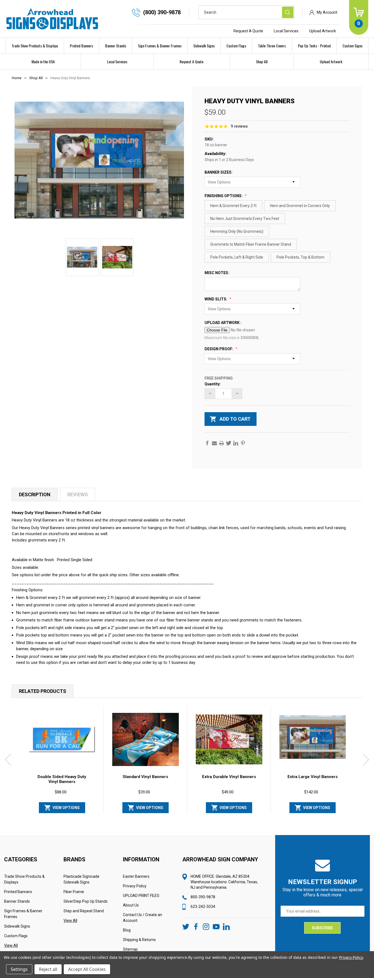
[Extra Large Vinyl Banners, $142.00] (312, 739)
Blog (127, 930)
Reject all (48, 969)
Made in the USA (43, 61)
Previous (8, 760)
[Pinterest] (243, 443)
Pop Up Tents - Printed (314, 45)
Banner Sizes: (219, 172)
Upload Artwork (322, 31)
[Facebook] (207, 443)
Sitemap (130, 949)
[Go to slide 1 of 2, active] (190, 815)
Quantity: (213, 384)
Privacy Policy (134, 886)
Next (366, 760)
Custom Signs (353, 45)
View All (11, 945)
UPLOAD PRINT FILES (141, 895)
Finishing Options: (224, 196)
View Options (66, 807)
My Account (327, 12)
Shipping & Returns (139, 939)
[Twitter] (228, 443)
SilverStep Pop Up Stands (86, 901)
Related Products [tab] (42, 691)
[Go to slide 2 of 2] (199, 815)
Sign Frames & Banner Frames (160, 45)
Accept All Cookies (87, 969)
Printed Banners (81, 45)
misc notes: (217, 273)
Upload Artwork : (223, 322)
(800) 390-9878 (162, 12)
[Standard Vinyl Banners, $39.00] (145, 739)
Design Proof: (219, 349)
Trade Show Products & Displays (34, 45)
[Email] (214, 443)
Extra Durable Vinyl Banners (229, 776)
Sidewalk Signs (204, 45)
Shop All (261, 61)
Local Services (286, 31)
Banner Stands (115, 45)
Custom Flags (236, 45)
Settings (19, 969)
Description (34, 494)
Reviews (77, 494)
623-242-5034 (203, 906)
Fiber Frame (74, 892)
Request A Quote (248, 31)
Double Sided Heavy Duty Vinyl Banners (62, 779)
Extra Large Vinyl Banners (312, 776)
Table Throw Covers (272, 45)
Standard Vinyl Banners (145, 776)
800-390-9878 (203, 897)
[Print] (221, 443)
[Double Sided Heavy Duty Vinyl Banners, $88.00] (62, 739)
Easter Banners (136, 876)
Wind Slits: (216, 299)
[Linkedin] (235, 443)
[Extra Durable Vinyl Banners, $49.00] (229, 739)
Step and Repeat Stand (84, 911)
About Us (131, 905)
